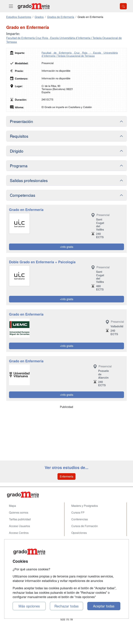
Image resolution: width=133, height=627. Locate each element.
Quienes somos (18, 512)
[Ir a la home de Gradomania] (33, 6)
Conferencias (79, 519)
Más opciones (29, 605)
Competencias (22, 195)
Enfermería (66, 476)
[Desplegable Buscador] (123, 6)
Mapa (12, 506)
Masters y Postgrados (84, 506)
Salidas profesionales (29, 180)
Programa (19, 165)
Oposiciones (79, 533)
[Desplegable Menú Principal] (11, 6)
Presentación (21, 121)
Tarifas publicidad (20, 519)
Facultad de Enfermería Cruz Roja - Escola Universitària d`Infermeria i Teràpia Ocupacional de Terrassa (64, 40)
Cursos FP (78, 512)
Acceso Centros (19, 533)
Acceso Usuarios (19, 526)
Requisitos (19, 136)
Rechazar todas (66, 605)
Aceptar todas (103, 605)
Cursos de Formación (84, 526)
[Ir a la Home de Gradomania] (66, 494)
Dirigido (16, 151)
